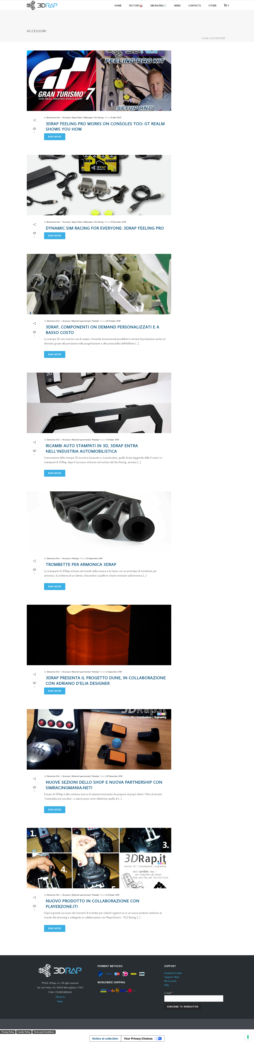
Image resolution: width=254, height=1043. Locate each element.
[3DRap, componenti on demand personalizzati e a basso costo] (99, 284)
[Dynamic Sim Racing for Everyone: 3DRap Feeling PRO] (99, 185)
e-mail (168, 992)
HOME (118, 5)
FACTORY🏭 (136, 5)
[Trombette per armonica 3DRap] (99, 521)
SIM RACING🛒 (158, 5)
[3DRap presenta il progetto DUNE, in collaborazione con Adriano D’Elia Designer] (99, 635)
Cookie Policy (24, 1032)
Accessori (218, 38)
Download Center (173, 973)
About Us (60, 996)
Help (166, 984)
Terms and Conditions (44, 1032)
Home (205, 38)
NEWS (177, 5)
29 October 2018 (113, 321)
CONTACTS (194, 5)
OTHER (212, 5)
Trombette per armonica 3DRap (81, 564)
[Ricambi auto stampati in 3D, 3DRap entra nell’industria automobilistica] (99, 403)
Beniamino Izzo (53, 117)
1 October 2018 (112, 439)
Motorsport (88, 117)
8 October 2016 (112, 895)
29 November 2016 (114, 776)
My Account (170, 981)
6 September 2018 (114, 671)
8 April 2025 (116, 117)
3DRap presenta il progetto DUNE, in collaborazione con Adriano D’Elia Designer (106, 680)
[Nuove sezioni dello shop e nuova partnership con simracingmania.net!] (99, 739)
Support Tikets (171, 977)
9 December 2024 (118, 222)
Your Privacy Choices (138, 1038)
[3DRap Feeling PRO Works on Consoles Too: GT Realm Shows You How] (99, 80)
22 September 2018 (94, 558)
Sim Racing (99, 117)
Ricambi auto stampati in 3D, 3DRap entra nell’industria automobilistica (92, 448)
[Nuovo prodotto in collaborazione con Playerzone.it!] (99, 858)
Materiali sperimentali (81, 321)
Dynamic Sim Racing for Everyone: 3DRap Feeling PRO (105, 228)
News (60, 1001)
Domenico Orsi (53, 321)
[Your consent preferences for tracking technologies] (248, 1037)
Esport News (77, 117)
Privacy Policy (7, 1032)
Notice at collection (105, 1038)
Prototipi (95, 321)
